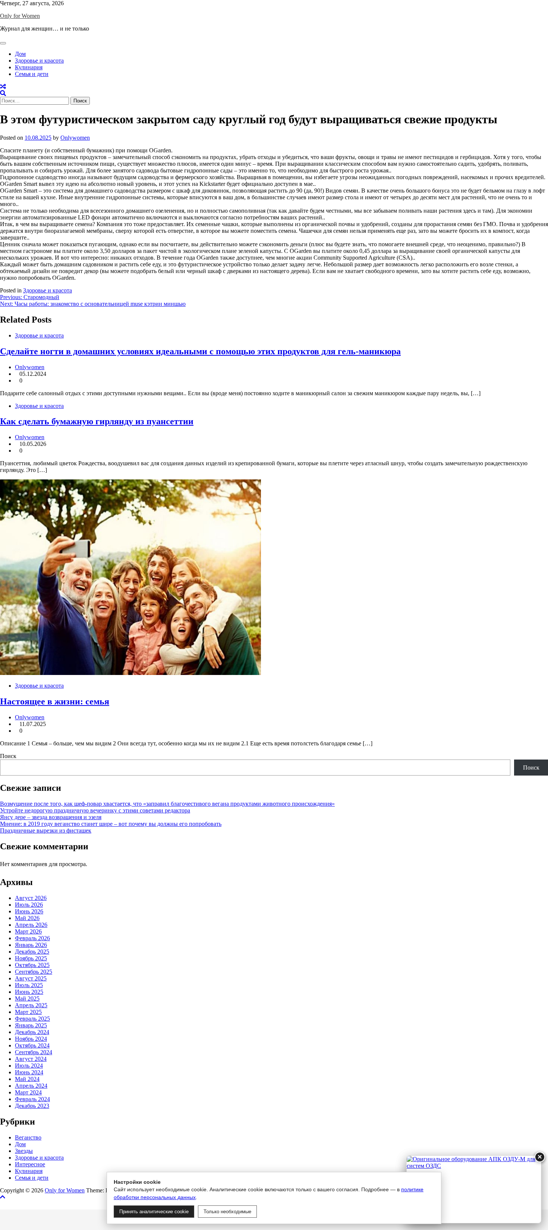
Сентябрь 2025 (33, 972)
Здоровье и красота (39, 60)
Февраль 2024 (32, 1099)
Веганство (28, 1137)
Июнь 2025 (29, 992)
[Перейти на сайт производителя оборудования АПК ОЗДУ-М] (474, 1189)
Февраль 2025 (32, 1018)
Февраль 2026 (32, 938)
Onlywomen (75, 137)
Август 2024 (31, 1059)
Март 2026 (28, 931)
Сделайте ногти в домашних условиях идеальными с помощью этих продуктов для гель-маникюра (200, 351)
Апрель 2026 (31, 925)
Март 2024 (28, 1092)
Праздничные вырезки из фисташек (45, 830)
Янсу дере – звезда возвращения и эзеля (50, 817)
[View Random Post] (3, 86)
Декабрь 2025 (32, 951)
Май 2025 (27, 998)
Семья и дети (31, 74)
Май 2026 (27, 918)
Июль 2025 (29, 985)
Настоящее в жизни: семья (54, 701)
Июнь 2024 (29, 1072)
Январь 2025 (31, 1025)
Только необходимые (227, 1211)
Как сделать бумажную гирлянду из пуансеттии (96, 421)
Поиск (8, 756)
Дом (20, 54)
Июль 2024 (29, 1065)
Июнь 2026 (29, 911)
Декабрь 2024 (32, 1032)
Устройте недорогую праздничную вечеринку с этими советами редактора (95, 810)
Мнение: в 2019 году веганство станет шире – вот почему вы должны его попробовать (110, 824)
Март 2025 (28, 1012)
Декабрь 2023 (32, 1106)
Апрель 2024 (31, 1085)
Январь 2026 (31, 945)
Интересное (30, 1164)
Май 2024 (27, 1079)
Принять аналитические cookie (154, 1211)
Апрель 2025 (31, 1005)
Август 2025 (31, 978)
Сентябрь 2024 (33, 1052)
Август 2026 (31, 898)
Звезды (24, 1151)
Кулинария (28, 67)
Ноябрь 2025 (31, 958)
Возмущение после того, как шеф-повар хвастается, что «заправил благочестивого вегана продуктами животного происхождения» (167, 804)
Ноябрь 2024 (31, 1039)
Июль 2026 (29, 904)
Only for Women (20, 16)
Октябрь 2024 (32, 1045)
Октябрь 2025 (32, 965)
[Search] (3, 93)
